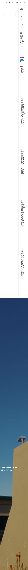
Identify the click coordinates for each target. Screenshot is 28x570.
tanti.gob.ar (3, 4)
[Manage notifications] (1, 568)
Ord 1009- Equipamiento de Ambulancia (7, 14)
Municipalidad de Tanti (10, 2)
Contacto (26, 2)
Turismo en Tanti (19, 2)
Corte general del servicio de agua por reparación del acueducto (22, 28)
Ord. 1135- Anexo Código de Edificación (12, 14)
